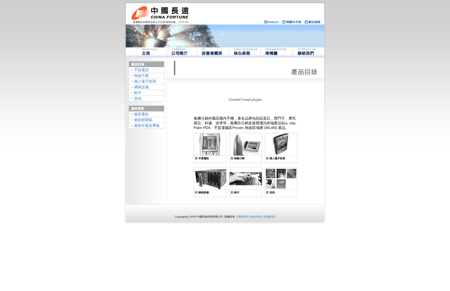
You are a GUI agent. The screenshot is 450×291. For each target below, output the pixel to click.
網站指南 (256, 216)
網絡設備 (141, 87)
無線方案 (141, 75)
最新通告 (141, 114)
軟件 (137, 93)
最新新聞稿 (143, 120)
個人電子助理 (145, 81)
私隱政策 (269, 216)
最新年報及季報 (147, 125)
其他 (137, 98)
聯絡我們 (243, 216)
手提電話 (141, 70)
